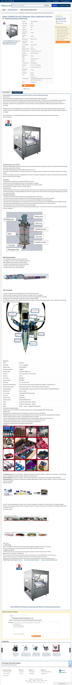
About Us (21, 670)
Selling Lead (44, 673)
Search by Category (64, 5)
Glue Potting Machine (34, 21)
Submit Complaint (7, 671)
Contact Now (30, 85)
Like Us (63, 670)
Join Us (21, 673)
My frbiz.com (11, 1)
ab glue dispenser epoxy (16, 559)
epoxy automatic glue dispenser (31, 559)
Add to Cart (27, 88)
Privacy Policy (6, 673)
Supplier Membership (46, 671)
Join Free (6, 1)
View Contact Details (62, 21)
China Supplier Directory (28, 9)
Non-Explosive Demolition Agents (11, 12)
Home (4, 9)
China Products (13, 9)
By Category (32, 671)
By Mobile (32, 673)
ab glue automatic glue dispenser (49, 559)
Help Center (6, 675)
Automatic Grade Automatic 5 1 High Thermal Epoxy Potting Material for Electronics (56, 656)
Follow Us (63, 672)
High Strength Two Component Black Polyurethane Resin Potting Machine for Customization (46, 656)
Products (30, 680)
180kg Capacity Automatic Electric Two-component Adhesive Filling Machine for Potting (36, 656)
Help (46, 680)
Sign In (2, 1)
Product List (60, 23)
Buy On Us (31, 670)
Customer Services (6, 670)
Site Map (38, 680)
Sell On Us (43, 670)
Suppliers (34, 680)
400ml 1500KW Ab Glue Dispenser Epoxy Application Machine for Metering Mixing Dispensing (27, 18)
